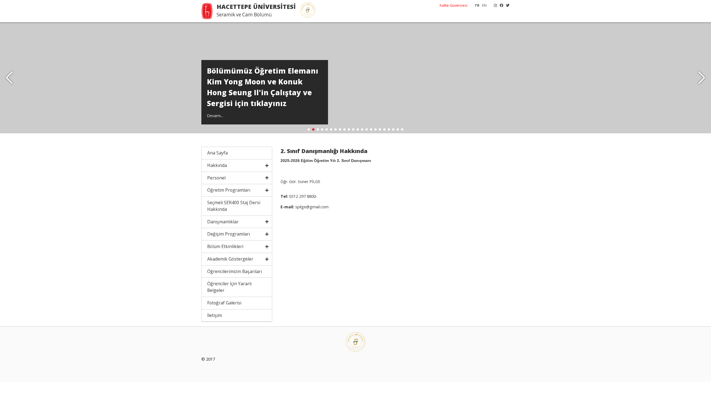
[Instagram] (494, 5)
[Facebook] (500, 5)
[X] (506, 5)
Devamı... (215, 115)
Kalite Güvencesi (453, 5)
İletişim (214, 315)
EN (484, 5)
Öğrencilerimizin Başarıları (234, 271)
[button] (701, 78)
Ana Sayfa (217, 153)
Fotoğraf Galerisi (224, 303)
